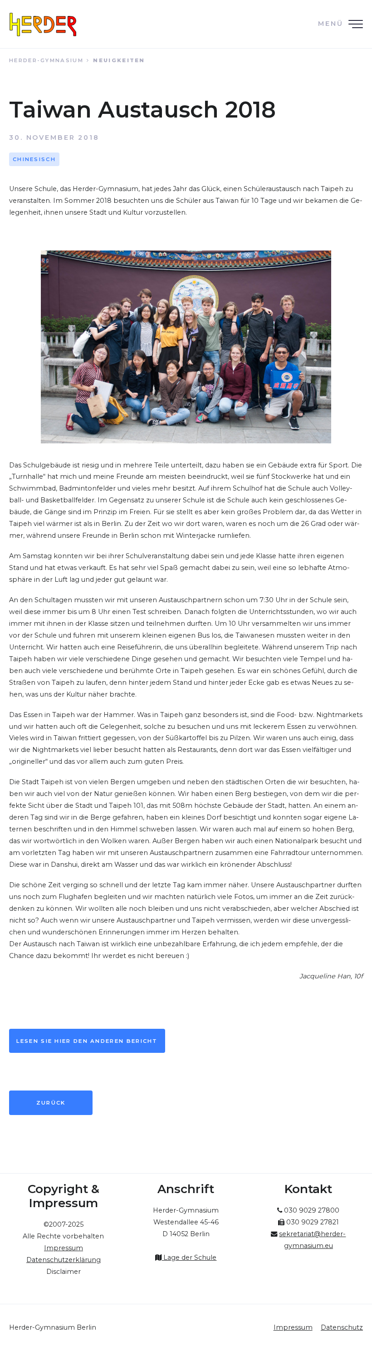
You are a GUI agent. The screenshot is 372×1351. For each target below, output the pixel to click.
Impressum (293, 1327)
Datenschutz (342, 1327)
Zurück (51, 1103)
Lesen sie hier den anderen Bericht (86, 1041)
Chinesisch (34, 159)
